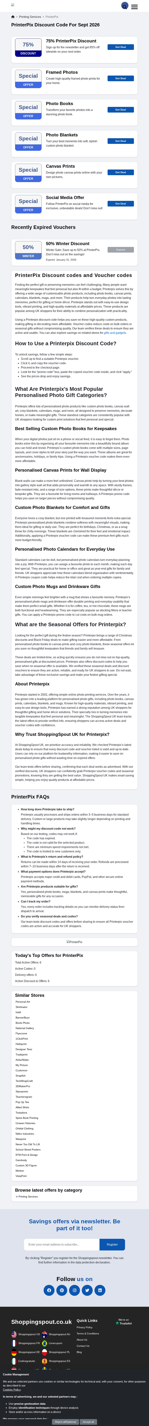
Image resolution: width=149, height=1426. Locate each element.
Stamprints (22, 1091)
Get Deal (120, 47)
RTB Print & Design (27, 1154)
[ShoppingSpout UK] (25, 5)
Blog (79, 1352)
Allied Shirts (22, 1107)
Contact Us (83, 1345)
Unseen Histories (25, 1123)
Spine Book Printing (27, 1117)
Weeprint (21, 1139)
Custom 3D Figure (26, 1165)
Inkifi (18, 1012)
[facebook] (49, 1290)
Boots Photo (23, 1022)
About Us (82, 1339)
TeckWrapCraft (24, 1080)
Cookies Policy (12, 1389)
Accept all (88, 1421)
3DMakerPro (23, 1086)
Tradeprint (21, 1054)
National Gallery (25, 1028)
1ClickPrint (22, 1038)
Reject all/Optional (65, 1421)
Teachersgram (24, 1096)
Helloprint (21, 1044)
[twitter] (87, 1290)
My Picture (22, 1065)
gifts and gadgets (115, 332)
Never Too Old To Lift (28, 1144)
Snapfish (21, 1075)
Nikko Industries (25, 1133)
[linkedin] (99, 1290)
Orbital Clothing (24, 1128)
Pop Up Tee (22, 1102)
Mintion (20, 1170)
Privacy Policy (84, 1327)
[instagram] (74, 1290)
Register (112, 1244)
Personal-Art (23, 1001)
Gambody (21, 1160)
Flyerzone (21, 1033)
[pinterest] (61, 1290)
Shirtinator (21, 1007)
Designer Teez (24, 1049)
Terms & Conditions (88, 1333)
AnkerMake (22, 1059)
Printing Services (30, 16)
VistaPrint (21, 1176)
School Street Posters (28, 1149)
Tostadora (21, 1112)
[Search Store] (124, 5)
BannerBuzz (23, 1017)
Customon (21, 1070)
